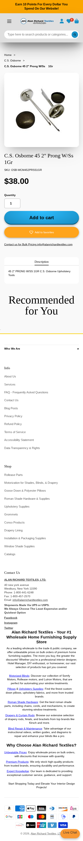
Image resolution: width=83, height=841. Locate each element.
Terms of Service (15, 432)
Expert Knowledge (18, 771)
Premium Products (17, 761)
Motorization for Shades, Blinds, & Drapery (31, 482)
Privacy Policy (13, 416)
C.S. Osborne (12, 60)
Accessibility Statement (19, 440)
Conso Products (14, 522)
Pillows (11, 688)
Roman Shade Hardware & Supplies (27, 498)
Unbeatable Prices (15, 752)
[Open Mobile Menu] (9, 21)
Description (42, 261)
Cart (76, 21)
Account (61, 21)
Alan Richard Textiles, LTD (47, 833)
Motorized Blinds (19, 675)
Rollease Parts (13, 474)
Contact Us (11, 400)
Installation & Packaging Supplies (25, 538)
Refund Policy (13, 424)
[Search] (75, 34)
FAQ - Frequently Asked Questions (26, 392)
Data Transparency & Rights (22, 448)
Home (8, 54)
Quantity (10, 195)
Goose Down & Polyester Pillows (25, 490)
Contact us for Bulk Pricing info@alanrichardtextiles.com (38, 244)
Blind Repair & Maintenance (25, 728)
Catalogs (9, 554)
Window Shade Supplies (19, 546)
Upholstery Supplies (17, 506)
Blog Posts (11, 408)
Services (9, 384)
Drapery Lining (13, 530)
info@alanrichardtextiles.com (30, 599)
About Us (10, 376)
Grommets (11, 514)
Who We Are (12, 348)
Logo (37, 21)
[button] (41, 232)
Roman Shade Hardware (23, 702)
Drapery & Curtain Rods (20, 715)
